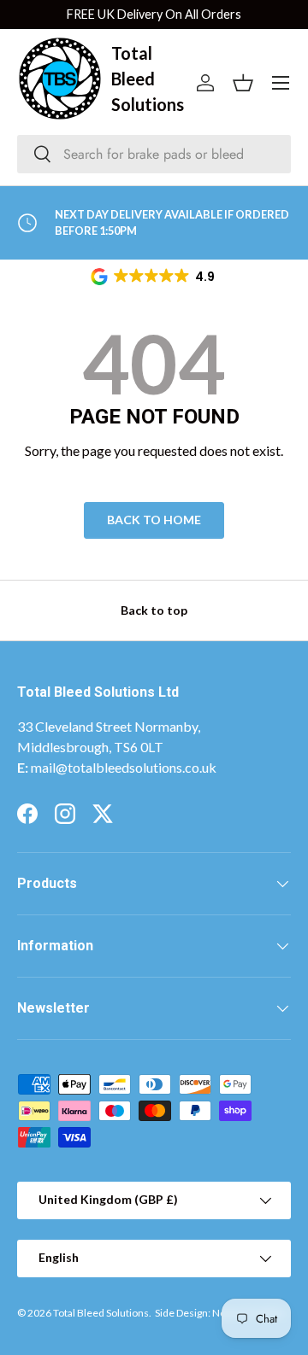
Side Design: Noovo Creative (219, 1312)
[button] (154, 276)
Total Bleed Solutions (101, 1312)
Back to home (154, 519)
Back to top (154, 610)
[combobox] (154, 154)
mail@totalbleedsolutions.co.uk (123, 767)
